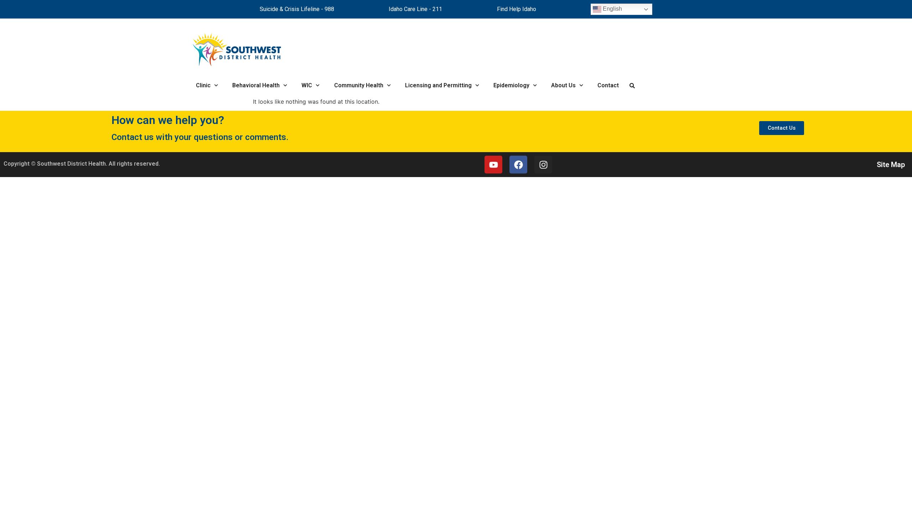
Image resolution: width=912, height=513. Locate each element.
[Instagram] (543, 164)
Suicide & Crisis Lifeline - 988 (297, 9)
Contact (608, 85)
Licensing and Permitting (438, 85)
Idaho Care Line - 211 (415, 9)
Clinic (203, 85)
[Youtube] (493, 164)
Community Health (358, 85)
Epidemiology (511, 85)
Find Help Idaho (516, 9)
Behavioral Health (256, 85)
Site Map (891, 164)
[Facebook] (518, 164)
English (611, 9)
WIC (306, 85)
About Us (563, 85)
